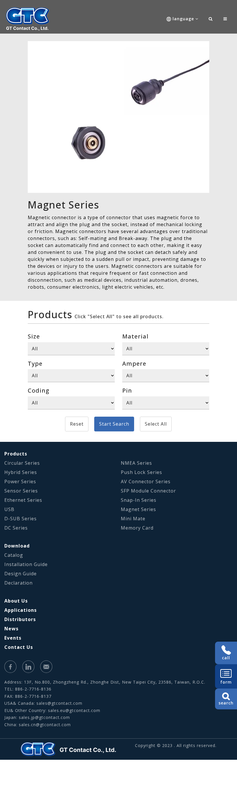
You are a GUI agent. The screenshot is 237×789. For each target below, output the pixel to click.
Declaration (18, 583)
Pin (127, 390)
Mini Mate (133, 518)
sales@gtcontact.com (59, 703)
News (11, 628)
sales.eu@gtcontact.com (74, 710)
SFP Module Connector (148, 491)
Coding (38, 390)
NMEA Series (136, 463)
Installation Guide (26, 564)
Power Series (20, 481)
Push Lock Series (141, 472)
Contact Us (18, 647)
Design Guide (20, 573)
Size (34, 336)
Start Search (114, 424)
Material (135, 336)
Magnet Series (138, 509)
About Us (16, 601)
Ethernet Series (23, 500)
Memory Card (137, 528)
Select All (156, 424)
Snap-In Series (138, 500)
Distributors (20, 619)
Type (35, 363)
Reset (77, 424)
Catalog (13, 555)
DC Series (16, 528)
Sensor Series (21, 491)
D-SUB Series (20, 518)
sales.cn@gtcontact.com (45, 724)
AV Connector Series (146, 481)
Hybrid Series (20, 472)
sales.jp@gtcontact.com (44, 717)
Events (12, 638)
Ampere (134, 363)
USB (9, 509)
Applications (20, 610)
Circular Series (22, 463)
